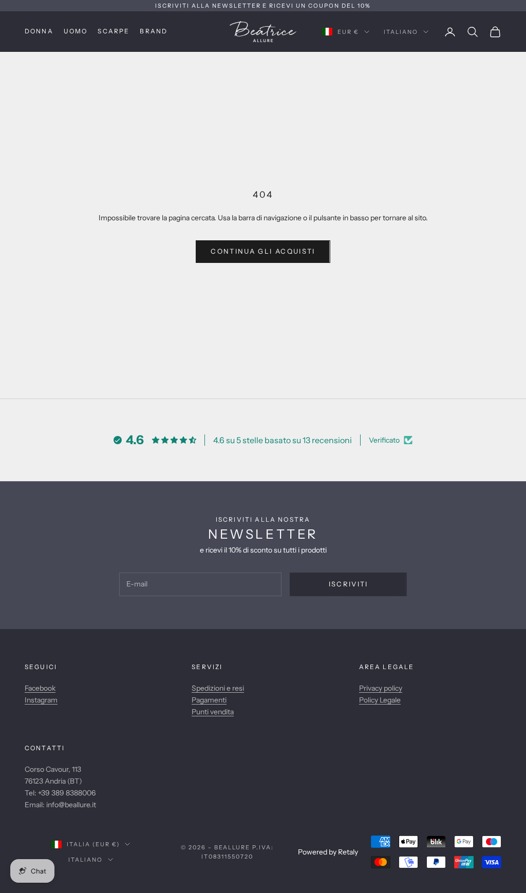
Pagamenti (209, 700)
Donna (39, 31)
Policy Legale (380, 700)
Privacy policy (380, 688)
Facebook (40, 688)
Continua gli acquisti (263, 251)
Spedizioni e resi (218, 688)
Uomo (76, 31)
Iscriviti (348, 584)
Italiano (401, 31)
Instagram (41, 700)
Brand (153, 31)
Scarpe (113, 31)
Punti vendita (213, 711)
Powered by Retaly (328, 852)
